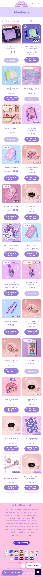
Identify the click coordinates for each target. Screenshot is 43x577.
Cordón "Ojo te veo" (11, 321)
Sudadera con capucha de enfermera (32, 128)
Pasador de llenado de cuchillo (32, 322)
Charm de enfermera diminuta (11, 283)
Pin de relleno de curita (31, 168)
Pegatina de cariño (11, 245)
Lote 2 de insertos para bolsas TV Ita (11, 89)
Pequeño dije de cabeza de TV (32, 283)
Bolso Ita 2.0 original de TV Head (31, 89)
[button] (4, 4)
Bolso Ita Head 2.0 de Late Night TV (11, 47)
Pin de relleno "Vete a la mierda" (31, 477)
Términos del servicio (31, 568)
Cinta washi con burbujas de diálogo (11, 477)
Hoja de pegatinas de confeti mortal (31, 439)
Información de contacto (30, 571)
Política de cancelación (22, 574)
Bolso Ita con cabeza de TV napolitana (11, 128)
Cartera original (32, 245)
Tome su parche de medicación (11, 400)
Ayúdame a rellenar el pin (11, 439)
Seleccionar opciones (31, 60)
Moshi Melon (19, 562)
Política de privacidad (14, 568)
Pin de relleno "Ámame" (32, 400)
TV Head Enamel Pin (31, 360)
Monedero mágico (11, 167)
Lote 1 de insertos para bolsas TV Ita (31, 47)
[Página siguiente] (27, 498)
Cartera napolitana (11, 206)
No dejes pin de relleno (31, 207)
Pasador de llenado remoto (11, 361)
